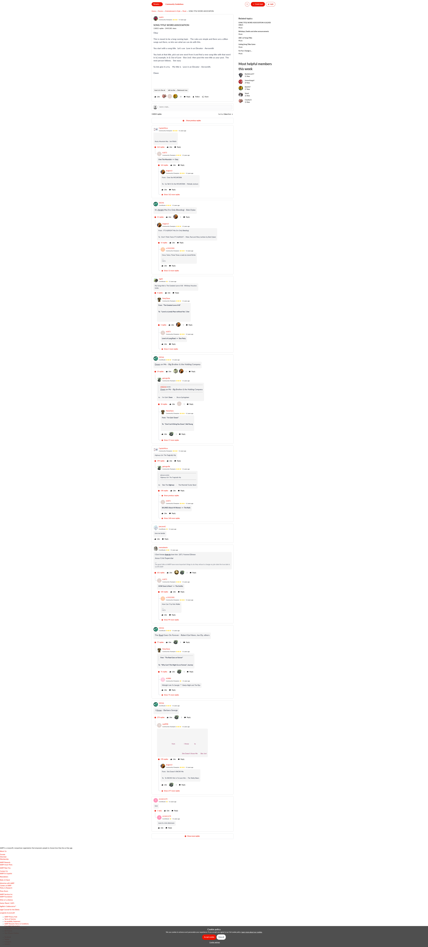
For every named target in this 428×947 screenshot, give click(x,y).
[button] (258, 4)
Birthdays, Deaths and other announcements (254, 31)
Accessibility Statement (12, 921)
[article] (192, 138)
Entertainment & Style (172, 11)
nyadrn (161, 17)
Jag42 (161, 279)
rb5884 (168, 678)
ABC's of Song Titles (245, 38)
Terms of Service (10, 919)
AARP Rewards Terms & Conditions (16, 924)
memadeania (163, 547)
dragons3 (169, 171)
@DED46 (163, 387)
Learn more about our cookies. (251, 932)
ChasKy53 (248, 100)
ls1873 (164, 153)
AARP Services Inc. (6, 894)
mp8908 (165, 724)
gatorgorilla (166, 378)
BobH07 (248, 87)
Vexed (247, 93)
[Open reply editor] (193, 107)
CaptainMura (163, 128)
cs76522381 (170, 248)
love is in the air (159, 90)
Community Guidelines (174, 4)
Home (154, 11)
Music (184, 11)
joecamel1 (162, 526)
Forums (160, 11)
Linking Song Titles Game (247, 44)
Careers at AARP (5, 885)
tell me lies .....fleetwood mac (178, 90)
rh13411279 (163, 799)
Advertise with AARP (7, 883)
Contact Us (4, 871)
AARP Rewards (5, 862)
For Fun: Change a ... (245, 51)
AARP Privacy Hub (10, 917)
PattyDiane (166, 298)
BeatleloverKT (249, 74)
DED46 (161, 203)
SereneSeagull (249, 80)
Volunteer (3, 857)
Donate (2, 854)
